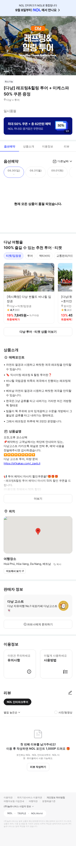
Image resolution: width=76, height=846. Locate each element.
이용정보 (47, 146)
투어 (30, 255)
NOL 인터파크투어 (17, 701)
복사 (58, 564)
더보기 (38, 498)
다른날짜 (63, 161)
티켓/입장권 (13, 255)
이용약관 (8, 797)
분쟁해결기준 (49, 801)
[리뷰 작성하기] (70, 693)
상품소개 (28, 146)
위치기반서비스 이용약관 (29, 797)
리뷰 (66, 146)
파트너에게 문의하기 (40, 624)
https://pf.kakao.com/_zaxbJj (22, 463)
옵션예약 (9, 146)
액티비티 (44, 255)
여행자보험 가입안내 (14, 801)
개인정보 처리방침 (56, 797)
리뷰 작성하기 (38, 766)
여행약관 (33, 801)
